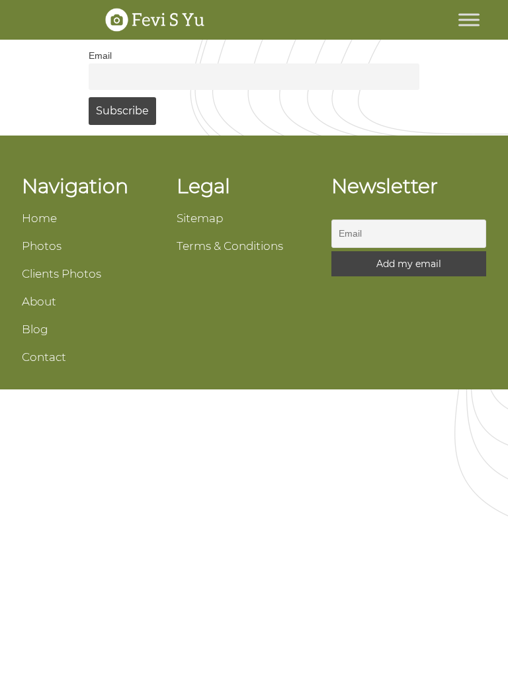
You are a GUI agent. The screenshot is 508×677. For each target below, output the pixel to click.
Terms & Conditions (230, 246)
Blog (35, 329)
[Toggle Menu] (469, 19)
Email (100, 55)
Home (39, 218)
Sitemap (200, 218)
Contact (44, 357)
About (39, 301)
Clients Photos (61, 273)
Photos (42, 246)
